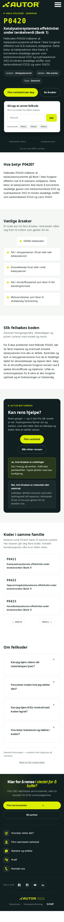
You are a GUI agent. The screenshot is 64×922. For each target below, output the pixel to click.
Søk (51, 117)
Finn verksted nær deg (21, 92)
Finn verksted (32, 439)
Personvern (14, 904)
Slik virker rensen (32, 449)
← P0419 (17, 622)
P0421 (23, 127)
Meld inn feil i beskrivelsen (32, 762)
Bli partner (32, 814)
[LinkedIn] (43, 885)
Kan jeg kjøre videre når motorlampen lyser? (25, 664)
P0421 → (46, 622)
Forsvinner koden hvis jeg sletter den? (30, 686)
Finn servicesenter (17, 805)
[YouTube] (35, 885)
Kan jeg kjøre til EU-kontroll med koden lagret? (30, 709)
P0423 (44, 127)
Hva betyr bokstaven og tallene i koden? (30, 732)
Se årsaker (50, 92)
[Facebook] (19, 885)
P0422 (34, 127)
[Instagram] (27, 885)
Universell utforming (33, 904)
